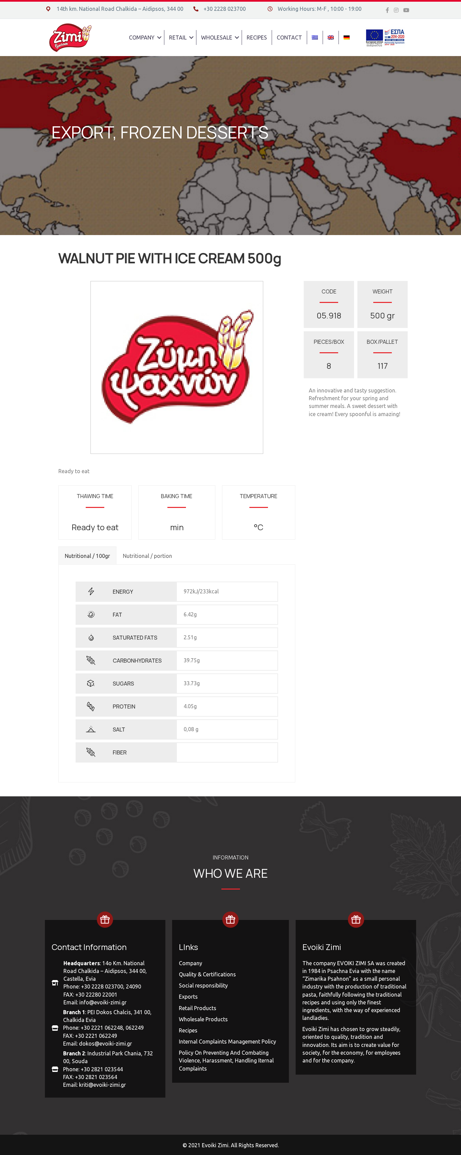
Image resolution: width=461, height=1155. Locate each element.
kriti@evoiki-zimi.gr (102, 1085)
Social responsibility (203, 985)
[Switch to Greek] (315, 37)
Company (190, 963)
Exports (188, 997)
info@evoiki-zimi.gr (103, 1002)
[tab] (87, 555)
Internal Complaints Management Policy (227, 1041)
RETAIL (178, 37)
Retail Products (197, 1008)
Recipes (188, 1030)
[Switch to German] (346, 37)
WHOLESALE (216, 37)
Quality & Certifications (207, 974)
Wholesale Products (203, 1019)
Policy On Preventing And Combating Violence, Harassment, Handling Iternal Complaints (226, 1060)
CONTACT (289, 37)
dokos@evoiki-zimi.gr (105, 1044)
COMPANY (142, 37)
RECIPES (257, 37)
